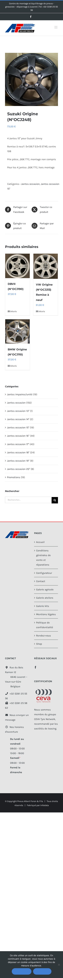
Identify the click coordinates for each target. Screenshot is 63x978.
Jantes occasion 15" (18, 427)
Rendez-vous (43, 635)
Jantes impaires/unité (19, 394)
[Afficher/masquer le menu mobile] (56, 27)
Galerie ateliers (44, 597)
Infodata (44, 805)
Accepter (22, 971)
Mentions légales (46, 614)
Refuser (42, 971)
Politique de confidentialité (44, 625)
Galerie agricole (45, 589)
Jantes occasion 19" (18, 460)
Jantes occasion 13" (18, 410)
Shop (39, 643)
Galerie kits (42, 606)
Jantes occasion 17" (18, 444)
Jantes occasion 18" (18, 452)
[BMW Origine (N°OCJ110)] (17, 331)
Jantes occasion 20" (18, 469)
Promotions (13, 477)
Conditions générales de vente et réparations (43, 557)
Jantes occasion (30, 183)
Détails (13, 311)
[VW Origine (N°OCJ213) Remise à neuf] (45, 266)
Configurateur (44, 572)
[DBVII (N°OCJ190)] (17, 266)
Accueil (40, 542)
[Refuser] (58, 964)
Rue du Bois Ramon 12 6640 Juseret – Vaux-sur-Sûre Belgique (16, 677)
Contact (40, 581)
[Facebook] (35, 667)
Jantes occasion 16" (18, 435)
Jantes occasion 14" (18, 419)
